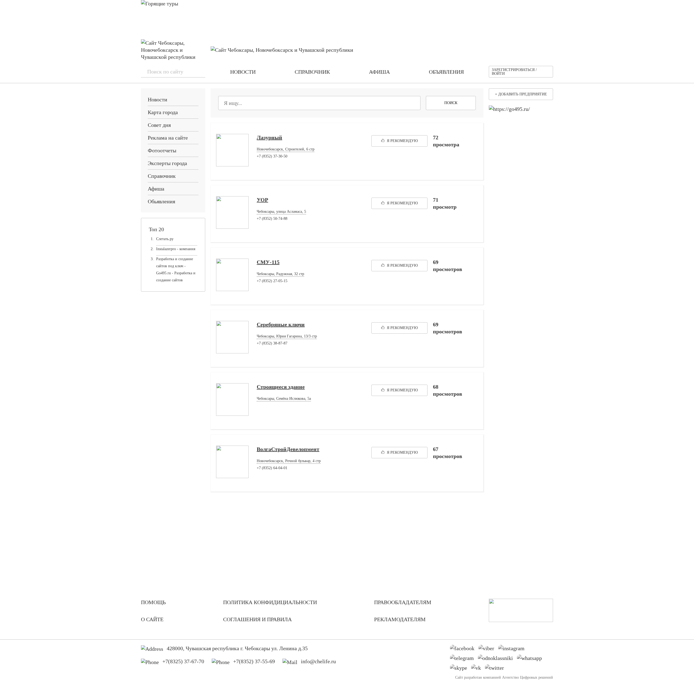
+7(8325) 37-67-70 (183, 661)
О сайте (152, 619)
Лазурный (269, 137)
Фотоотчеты (162, 150)
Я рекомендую (402, 141)
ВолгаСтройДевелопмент (288, 449)
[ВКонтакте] (478, 669)
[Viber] (488, 650)
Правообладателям (402, 602)
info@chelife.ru (318, 661)
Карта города (163, 112)
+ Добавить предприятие (521, 94)
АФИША (379, 72)
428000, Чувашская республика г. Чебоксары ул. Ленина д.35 (237, 648)
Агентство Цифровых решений (527, 677)
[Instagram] (513, 650)
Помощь (153, 602)
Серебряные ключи (281, 324)
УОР (262, 200)
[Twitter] (496, 669)
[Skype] (460, 669)
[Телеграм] (464, 659)
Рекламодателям (400, 619)
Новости (157, 99)
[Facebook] (464, 650)
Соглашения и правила (257, 619)
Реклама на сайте (168, 138)
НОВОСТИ (243, 72)
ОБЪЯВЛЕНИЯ (446, 72)
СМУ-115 (268, 262)
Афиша (156, 189)
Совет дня (159, 125)
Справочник (162, 176)
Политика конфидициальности (270, 602)
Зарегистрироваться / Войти (514, 72)
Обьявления (161, 201)
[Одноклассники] (497, 659)
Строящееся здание (281, 387)
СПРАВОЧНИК (312, 72)
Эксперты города (167, 163)
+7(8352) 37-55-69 (254, 661)
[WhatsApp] (531, 659)
